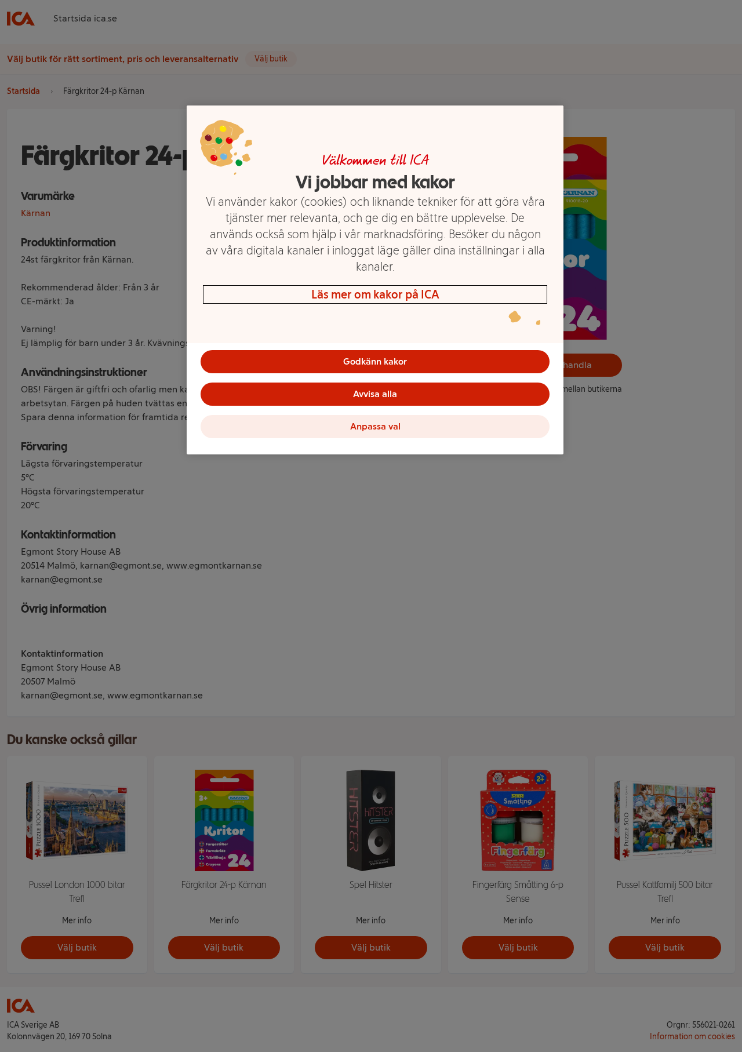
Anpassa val (375, 426)
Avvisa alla (375, 393)
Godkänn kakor (375, 361)
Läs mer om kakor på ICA (375, 294)
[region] (375, 279)
